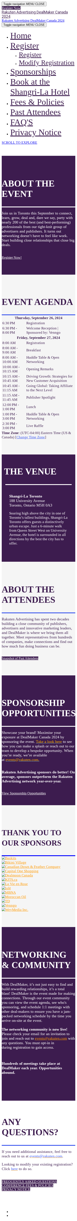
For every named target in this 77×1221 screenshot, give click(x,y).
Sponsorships (33, 72)
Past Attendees (35, 112)
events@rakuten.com (51, 1038)
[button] (11, 8)
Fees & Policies (37, 102)
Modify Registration (46, 62)
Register (24, 45)
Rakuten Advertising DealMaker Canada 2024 (35, 14)
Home (20, 35)
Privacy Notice (35, 132)
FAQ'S (21, 122)
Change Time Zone (30, 437)
